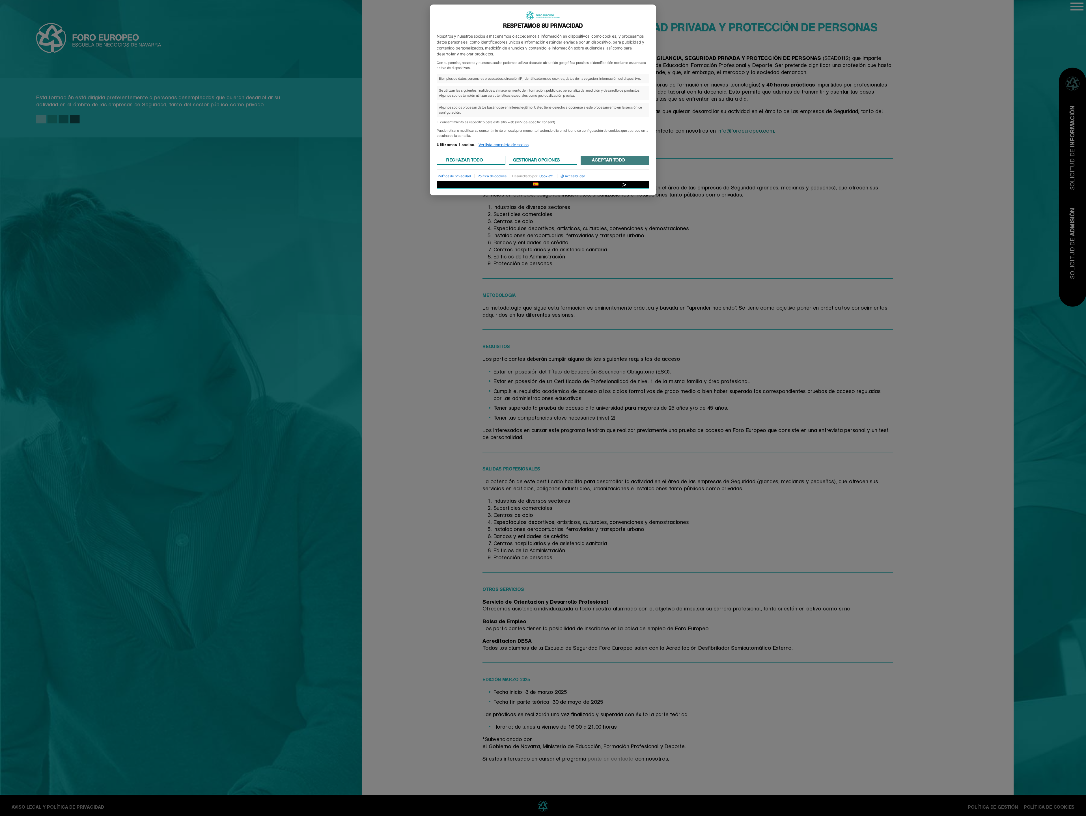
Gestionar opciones (536, 160)
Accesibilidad (575, 176)
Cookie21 (546, 176)
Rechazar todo (464, 160)
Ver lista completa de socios (504, 144)
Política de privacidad (454, 176)
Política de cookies (492, 176)
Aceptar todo (608, 160)
